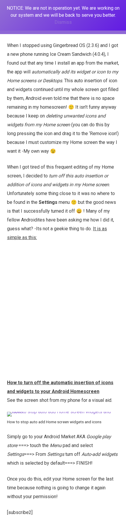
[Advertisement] (63, 312)
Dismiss (63, 22)
